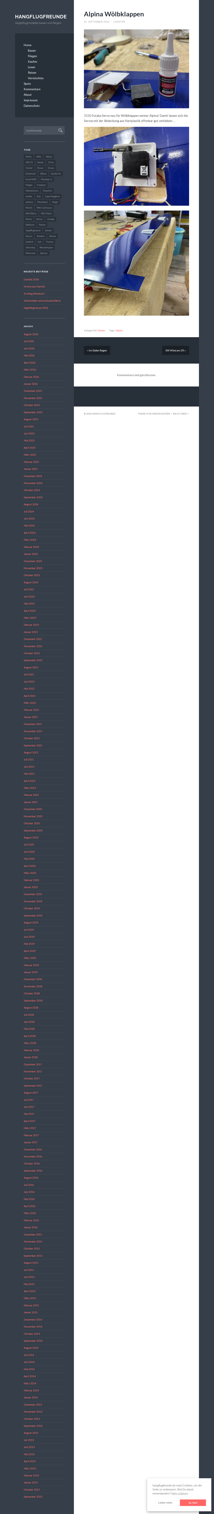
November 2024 (33, 483)
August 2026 (31, 334)
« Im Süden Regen (97, 350)
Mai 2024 (29, 525)
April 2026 (30, 362)
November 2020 (33, 816)
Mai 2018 (29, 1028)
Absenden (60, 129)
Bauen (32, 50)
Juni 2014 (29, 1361)
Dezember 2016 (33, 1149)
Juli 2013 (29, 1439)
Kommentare (32, 89)
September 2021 (33, 745)
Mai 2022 (29, 688)
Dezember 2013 (33, 1404)
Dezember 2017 (33, 1064)
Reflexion (30, 224)
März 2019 (30, 957)
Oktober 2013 (32, 1418)
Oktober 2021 (32, 738)
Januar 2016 (31, 1227)
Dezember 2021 (33, 724)
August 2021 (31, 752)
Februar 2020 (31, 880)
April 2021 (30, 780)
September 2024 (33, 497)
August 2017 (31, 1092)
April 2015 (30, 1291)
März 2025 (30, 454)
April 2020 (30, 865)
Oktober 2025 (32, 405)
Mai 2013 (29, 1454)
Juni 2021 (29, 766)
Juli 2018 (29, 1014)
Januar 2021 (31, 802)
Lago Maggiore (52, 196)
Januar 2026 (31, 383)
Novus (39, 219)
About (28, 94)
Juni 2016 (29, 1191)
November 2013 (33, 1411)
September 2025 (33, 412)
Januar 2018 (31, 1057)
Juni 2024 (29, 518)
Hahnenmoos (32, 190)
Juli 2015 (29, 1269)
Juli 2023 (29, 589)
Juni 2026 (29, 348)
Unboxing (30, 247)
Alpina (49, 156)
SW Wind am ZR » (176, 350)
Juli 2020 (29, 844)
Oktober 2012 (32, 1489)
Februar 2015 (31, 1305)
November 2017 (33, 1071)
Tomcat (49, 241)
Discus (40, 168)
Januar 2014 (31, 1397)
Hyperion (47, 190)
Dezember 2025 (33, 390)
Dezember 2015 (33, 1234)
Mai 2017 (29, 1113)
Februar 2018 (31, 1050)
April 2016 (30, 1206)
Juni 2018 (29, 1021)
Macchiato (42, 202)
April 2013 (30, 1461)
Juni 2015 (29, 1276)
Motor (29, 219)
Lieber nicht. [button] (165, 1502)
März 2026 (30, 369)
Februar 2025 (31, 461)
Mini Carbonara (44, 207)
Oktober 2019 (32, 908)
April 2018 (30, 1035)
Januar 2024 (31, 553)
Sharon (52, 236)
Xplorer (43, 253)
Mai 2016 (29, 1199)
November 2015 (33, 1241)
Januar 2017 (31, 1142)
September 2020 (33, 830)
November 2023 (33, 568)
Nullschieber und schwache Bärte (42, 300)
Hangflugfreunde (40, 17)
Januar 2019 (31, 972)
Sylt (39, 241)
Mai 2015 (29, 1284)
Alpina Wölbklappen (114, 14)
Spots (27, 83)
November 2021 (33, 731)
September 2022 (33, 660)
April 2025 (30, 447)
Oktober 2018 (32, 993)
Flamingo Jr (46, 179)
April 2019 (30, 950)
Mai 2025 (29, 440)
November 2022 (33, 646)
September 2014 (33, 1340)
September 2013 (33, 1425)
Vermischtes (36, 78)
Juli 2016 (29, 1184)
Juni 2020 (29, 851)
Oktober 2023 (32, 575)
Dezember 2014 (33, 1319)
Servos (29, 236)
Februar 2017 (31, 1135)
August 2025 (31, 419)
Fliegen (32, 56)
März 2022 (30, 702)
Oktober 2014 (32, 1333)
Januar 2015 (31, 1312)
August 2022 (31, 667)
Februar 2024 (31, 546)
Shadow (41, 236)
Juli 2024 (29, 511)
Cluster (29, 168)
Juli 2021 (29, 759)
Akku (38, 156)
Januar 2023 (31, 631)
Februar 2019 (31, 965)
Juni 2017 (29, 1106)
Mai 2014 (29, 1369)
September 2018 (33, 1000)
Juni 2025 (29, 433)
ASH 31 (29, 162)
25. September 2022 (97, 21)
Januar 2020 (31, 887)
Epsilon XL (56, 173)
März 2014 (30, 1383)
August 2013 (31, 1432)
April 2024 (30, 532)
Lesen (31, 67)
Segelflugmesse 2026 (36, 307)
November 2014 (33, 1326)
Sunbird (29, 241)
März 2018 (30, 1042)
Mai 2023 (29, 603)
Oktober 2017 (32, 1078)
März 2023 (30, 617)
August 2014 (31, 1347)
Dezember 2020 (33, 809)
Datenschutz (32, 105)
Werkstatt (31, 253)
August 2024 (31, 504)
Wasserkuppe (46, 247)
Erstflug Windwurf (34, 293)
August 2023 (31, 582)
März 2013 (30, 1468)
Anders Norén (161, 413)
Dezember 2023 (33, 561)
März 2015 (30, 1298)
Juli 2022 (29, 674)
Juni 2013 (29, 1447)
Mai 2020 (29, 858)
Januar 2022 (31, 716)
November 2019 (33, 901)
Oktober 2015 (32, 1248)
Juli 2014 (29, 1354)
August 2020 (31, 837)
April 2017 (30, 1121)
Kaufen (32, 61)
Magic (55, 202)
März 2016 (30, 1213)
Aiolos (29, 156)
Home (27, 45)
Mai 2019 (29, 943)
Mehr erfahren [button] (180, 1493)
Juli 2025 (29, 426)
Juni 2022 (29, 681)
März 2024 (30, 539)
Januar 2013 (31, 1482)
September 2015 (33, 1255)
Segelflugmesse (33, 230)
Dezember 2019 (33, 894)
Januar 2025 (31, 468)
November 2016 (33, 1156)
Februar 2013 (31, 1475)
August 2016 (31, 1177)
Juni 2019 (29, 936)
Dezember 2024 (33, 476)
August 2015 (31, 1262)
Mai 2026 (29, 355)
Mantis (29, 207)
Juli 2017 (29, 1099)
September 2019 (33, 915)
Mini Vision (46, 213)
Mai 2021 (29, 773)
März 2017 (30, 1128)
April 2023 (30, 610)
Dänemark (31, 173)
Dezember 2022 (33, 638)
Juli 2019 (29, 929)
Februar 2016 (31, 1220)
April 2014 (30, 1376)
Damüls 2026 (31, 279)
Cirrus (51, 162)
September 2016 (33, 1170)
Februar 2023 (31, 624)
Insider (29, 196)
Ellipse (43, 173)
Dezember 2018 (33, 979)
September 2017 (33, 1085)
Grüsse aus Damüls (34, 286)
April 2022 (30, 695)
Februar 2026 (31, 376)
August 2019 (31, 922)
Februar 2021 (31, 794)
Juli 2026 (29, 341)
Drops (51, 168)
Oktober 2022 (32, 653)
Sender (48, 230)
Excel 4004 (31, 179)
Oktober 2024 (32, 490)
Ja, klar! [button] (192, 1502)
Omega (50, 219)
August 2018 (31, 1007)
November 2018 (33, 986)
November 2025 (33, 398)
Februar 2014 (31, 1390)
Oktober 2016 (32, 1163)
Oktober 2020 (32, 823)
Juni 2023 (29, 596)
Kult (39, 196)
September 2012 (33, 1496)
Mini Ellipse (31, 213)
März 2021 (30, 787)
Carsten (119, 21)
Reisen (32, 72)
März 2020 (30, 872)
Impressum (31, 100)
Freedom (41, 185)
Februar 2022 (31, 709)
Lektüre (29, 202)
